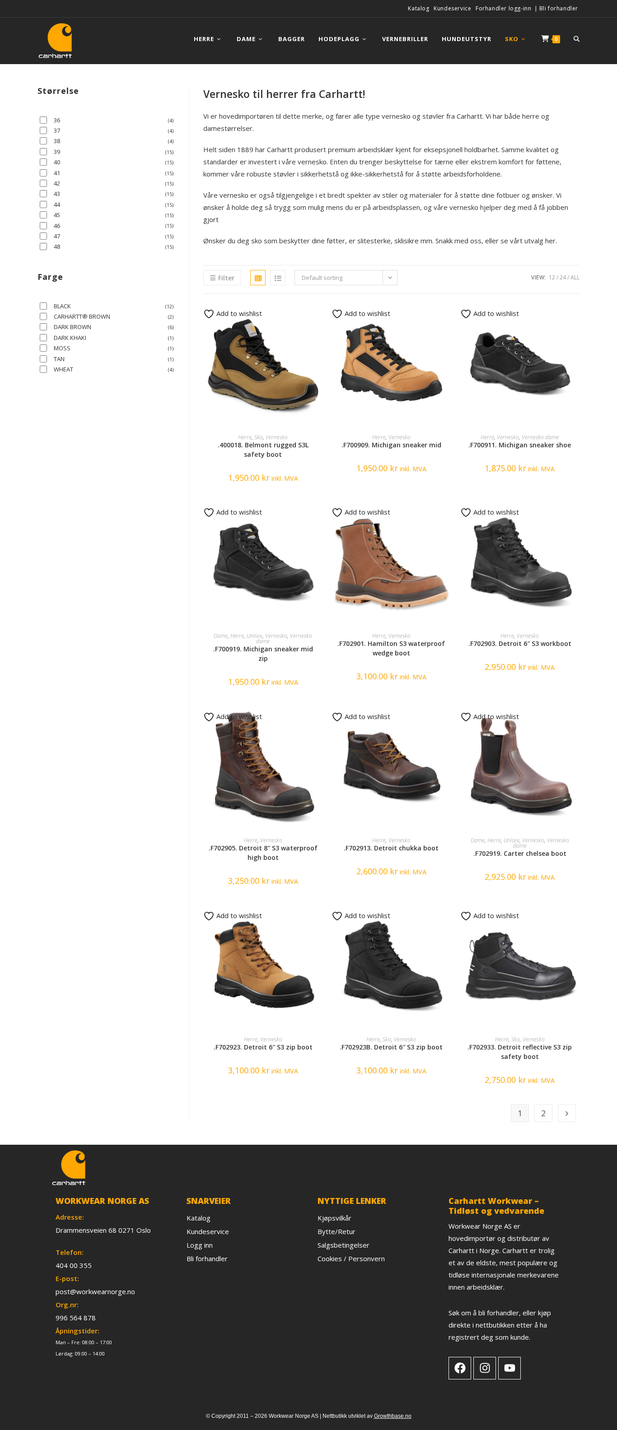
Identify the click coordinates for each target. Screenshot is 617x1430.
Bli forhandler (558, 8)
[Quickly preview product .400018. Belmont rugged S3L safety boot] (320, 319)
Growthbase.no (392, 1416)
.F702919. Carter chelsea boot (519, 853)
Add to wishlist (238, 313)
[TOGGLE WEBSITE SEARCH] (576, 39)
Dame (221, 636)
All (575, 277)
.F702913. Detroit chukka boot (391, 848)
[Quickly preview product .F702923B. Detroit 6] (448, 921)
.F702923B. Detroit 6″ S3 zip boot (391, 1047)
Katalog (418, 8)
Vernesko (277, 437)
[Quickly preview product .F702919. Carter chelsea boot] (577, 722)
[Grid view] (258, 277)
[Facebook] (460, 1368)
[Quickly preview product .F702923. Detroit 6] (320, 921)
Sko (258, 437)
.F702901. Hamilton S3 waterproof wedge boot (391, 648)
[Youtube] (509, 1368)
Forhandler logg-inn (503, 8)
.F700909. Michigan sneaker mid (391, 445)
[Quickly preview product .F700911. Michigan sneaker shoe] (577, 319)
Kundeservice (452, 8)
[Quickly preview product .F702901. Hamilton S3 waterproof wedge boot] (448, 517)
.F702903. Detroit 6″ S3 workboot (519, 643)
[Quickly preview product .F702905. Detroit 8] (320, 722)
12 (552, 277)
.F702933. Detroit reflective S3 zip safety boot (519, 1052)
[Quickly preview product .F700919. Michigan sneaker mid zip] (320, 517)
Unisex (254, 636)
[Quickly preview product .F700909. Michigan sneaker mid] (448, 319)
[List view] (277, 277)
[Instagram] (484, 1368)
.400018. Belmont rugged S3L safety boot (263, 450)
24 (563, 277)
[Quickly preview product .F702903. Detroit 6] (577, 517)
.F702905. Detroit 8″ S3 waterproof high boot (263, 853)
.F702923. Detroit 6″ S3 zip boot (263, 1047)
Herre (245, 437)
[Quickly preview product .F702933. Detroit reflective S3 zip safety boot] (577, 921)
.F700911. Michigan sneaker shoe (519, 445)
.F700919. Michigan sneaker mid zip (263, 654)
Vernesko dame (540, 437)
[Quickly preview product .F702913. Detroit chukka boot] (448, 722)
